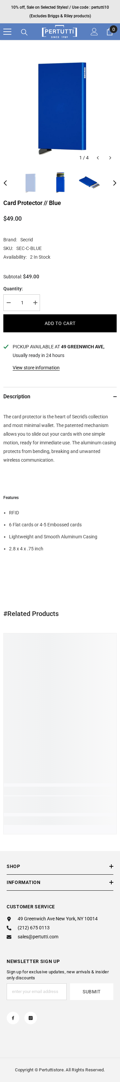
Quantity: (13, 288)
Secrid (26, 239)
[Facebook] (13, 1018)
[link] (60, 804)
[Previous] (98, 158)
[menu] (7, 32)
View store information (36, 367)
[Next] (110, 158)
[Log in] (94, 31)
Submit (92, 991)
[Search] (24, 32)
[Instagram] (30, 1018)
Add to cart (60, 323)
